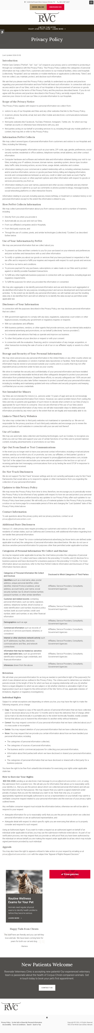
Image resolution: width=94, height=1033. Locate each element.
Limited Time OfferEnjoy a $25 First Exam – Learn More (45, 28)
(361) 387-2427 (64, 2)
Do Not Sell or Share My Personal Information (27, 1022)
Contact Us (47, 988)
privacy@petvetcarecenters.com (16, 519)
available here (26, 784)
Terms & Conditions (19, 1025)
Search (29, 1025)
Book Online (38, 7)
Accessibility (6, 1025)
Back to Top (37, 1025)
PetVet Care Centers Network (83, 1025)
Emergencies (55, 7)
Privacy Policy (6, 1022)
